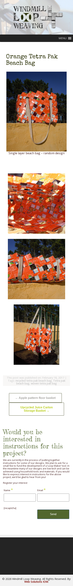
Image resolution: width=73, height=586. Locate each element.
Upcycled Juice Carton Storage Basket (36, 409)
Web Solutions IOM (36, 581)
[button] (62, 38)
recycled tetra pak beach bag (34, 380)
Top (69, 583)
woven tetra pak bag (44, 383)
